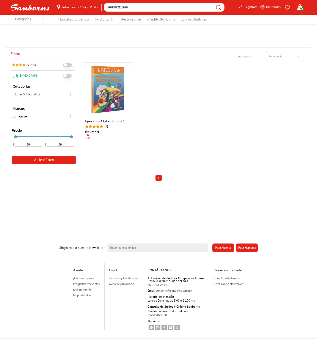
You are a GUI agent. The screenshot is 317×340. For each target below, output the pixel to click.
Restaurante (131, 19)
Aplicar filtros (44, 160)
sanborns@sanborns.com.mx (174, 290)
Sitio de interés (82, 289)
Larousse (20, 116)
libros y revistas (26, 94)
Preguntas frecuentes (86, 284)
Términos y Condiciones (123, 278)
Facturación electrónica (228, 284)
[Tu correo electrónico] (158, 248)
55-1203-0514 (157, 284)
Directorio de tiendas (227, 278)
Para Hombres (247, 247)
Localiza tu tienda (74, 19)
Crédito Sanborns (161, 19)
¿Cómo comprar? (83, 278)
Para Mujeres (223, 247)
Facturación (104, 19)
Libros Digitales (194, 19)
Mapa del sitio (82, 295)
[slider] (15, 136)
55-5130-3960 (157, 315)
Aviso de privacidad (121, 284)
